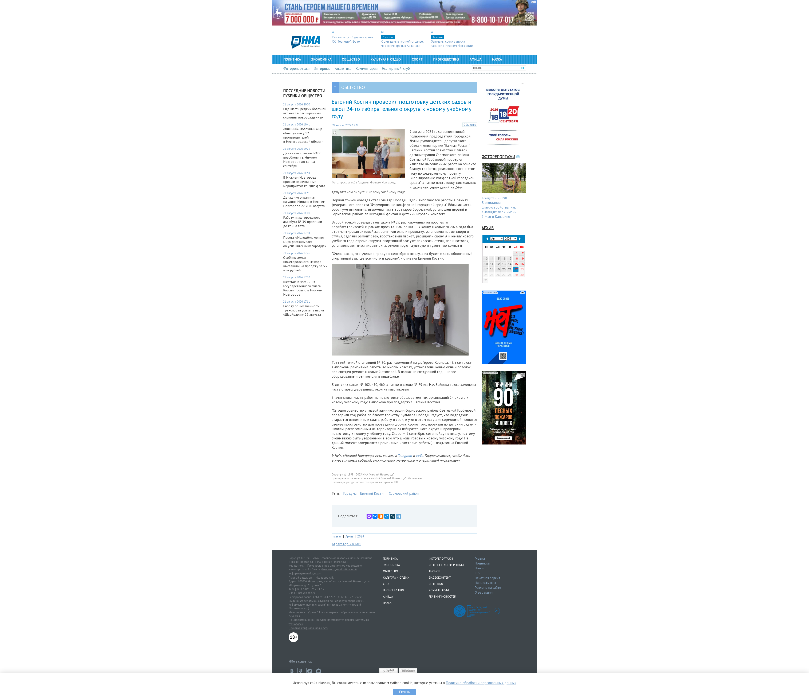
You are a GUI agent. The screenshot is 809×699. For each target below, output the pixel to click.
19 (498, 269)
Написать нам (485, 582)
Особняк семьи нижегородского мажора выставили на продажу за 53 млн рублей (305, 263)
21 (510, 269)
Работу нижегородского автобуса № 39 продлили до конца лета (302, 221)
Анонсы (434, 571)
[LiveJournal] (392, 516)
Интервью (322, 68)
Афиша (475, 59)
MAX (419, 455)
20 (504, 269)
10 (486, 264)
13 (504, 264)
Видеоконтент (440, 577)
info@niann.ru (306, 593)
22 (516, 269)
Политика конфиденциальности (308, 628)
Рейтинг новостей (442, 596)
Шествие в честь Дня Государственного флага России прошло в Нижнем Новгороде (302, 288)
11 (491, 264)
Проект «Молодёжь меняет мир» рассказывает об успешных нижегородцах (304, 241)
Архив (349, 536)
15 (516, 264)
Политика (292, 59)
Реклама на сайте (488, 587)
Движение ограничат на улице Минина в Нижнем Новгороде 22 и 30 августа (304, 201)
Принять (404, 691)
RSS (477, 573)
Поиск (479, 568)
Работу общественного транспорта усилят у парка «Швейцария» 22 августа (303, 310)
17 (486, 269)
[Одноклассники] (380, 516)
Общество (351, 59)
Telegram (405, 455)
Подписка (482, 563)
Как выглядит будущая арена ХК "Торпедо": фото (352, 39)
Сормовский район (404, 493)
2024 (360, 536)
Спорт (417, 59)
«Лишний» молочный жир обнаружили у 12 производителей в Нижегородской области (303, 135)
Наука (497, 59)
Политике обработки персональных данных (481, 682)
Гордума (349, 493)
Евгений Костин (372, 493)
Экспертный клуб (396, 68)
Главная (337, 536)
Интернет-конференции (446, 565)
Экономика (321, 59)
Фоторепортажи (296, 68)
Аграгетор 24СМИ (346, 544)
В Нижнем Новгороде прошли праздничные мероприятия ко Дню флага (304, 181)
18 (491, 269)
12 (498, 264)
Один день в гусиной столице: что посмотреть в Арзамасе (402, 43)
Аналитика (343, 68)
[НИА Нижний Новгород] (305, 47)
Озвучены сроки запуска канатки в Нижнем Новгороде (452, 43)
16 (522, 264)
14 (510, 264)
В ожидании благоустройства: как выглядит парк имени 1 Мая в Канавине (499, 209)
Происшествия (446, 59)
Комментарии (367, 68)
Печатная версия (487, 578)
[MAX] (369, 516)
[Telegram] (398, 516)
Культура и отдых (385, 59)
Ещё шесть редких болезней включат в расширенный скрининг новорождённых (304, 113)
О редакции (484, 592)
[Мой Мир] (386, 516)
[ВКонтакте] (375, 516)
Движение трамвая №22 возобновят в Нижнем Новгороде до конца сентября (302, 159)
